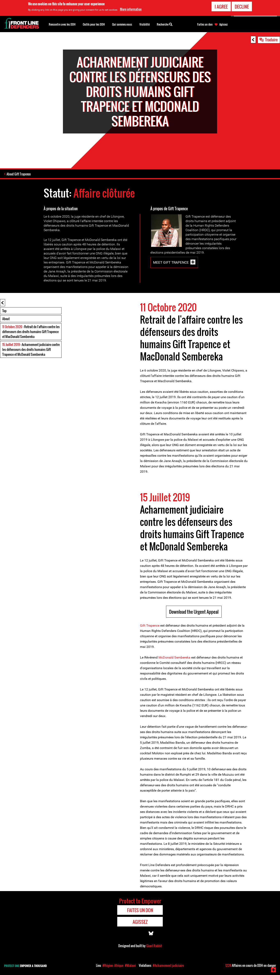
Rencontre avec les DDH (62, 24)
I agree (221, 6)
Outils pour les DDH (94, 24)
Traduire (271, 39)
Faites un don (205, 24)
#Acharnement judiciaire (168, 965)
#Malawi (130, 965)
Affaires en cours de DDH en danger (250, 965)
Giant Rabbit (154, 945)
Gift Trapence (149, 625)
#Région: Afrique (112, 965)
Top (4, 310)
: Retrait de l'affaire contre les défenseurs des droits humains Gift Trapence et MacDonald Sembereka (31, 331)
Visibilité (144, 24)
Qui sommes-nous (122, 24)
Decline (242, 6)
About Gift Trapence (19, 174)
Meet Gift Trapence (171, 262)
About (6, 318)
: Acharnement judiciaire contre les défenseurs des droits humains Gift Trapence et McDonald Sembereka (31, 349)
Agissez (223, 24)
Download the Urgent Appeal (194, 611)
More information (131, 9)
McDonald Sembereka (174, 657)
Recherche (163, 24)
